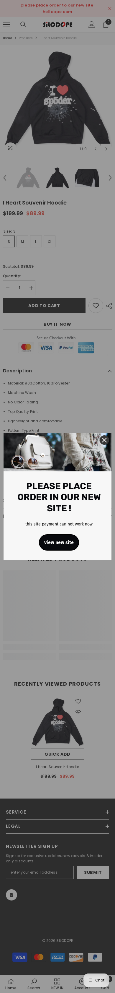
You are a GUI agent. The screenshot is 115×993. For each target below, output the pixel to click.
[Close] (104, 440)
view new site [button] (59, 542)
